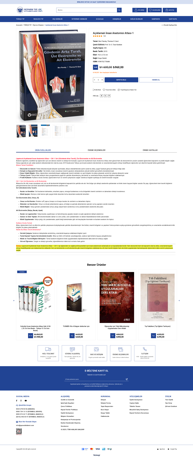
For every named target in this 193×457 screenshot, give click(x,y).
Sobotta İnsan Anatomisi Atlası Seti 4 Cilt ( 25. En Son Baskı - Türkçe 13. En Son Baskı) (35, 328)
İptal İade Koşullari (67, 403)
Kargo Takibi (105, 413)
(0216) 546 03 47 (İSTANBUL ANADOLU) (30, 417)
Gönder (126, 379)
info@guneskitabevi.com (25, 425)
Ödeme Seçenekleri (96, 150)
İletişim (103, 400)
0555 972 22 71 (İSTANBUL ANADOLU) (29, 414)
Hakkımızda (105, 416)
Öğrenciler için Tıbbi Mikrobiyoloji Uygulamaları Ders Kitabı (117, 327)
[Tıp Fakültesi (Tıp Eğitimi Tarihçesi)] (157, 297)
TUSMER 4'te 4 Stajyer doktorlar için (76, 326)
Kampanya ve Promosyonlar (71, 420)
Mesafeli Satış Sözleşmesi (139, 410)
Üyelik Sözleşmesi (67, 413)
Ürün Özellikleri (43, 150)
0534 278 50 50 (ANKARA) (25, 409)
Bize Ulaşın (105, 410)
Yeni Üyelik (169, 400)
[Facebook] (18, 400)
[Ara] (119, 10)
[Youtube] (27, 400)
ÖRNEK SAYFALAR (150, 150)
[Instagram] (22, 400)
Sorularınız (65, 426)
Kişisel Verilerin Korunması (139, 413)
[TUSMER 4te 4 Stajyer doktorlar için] (76, 297)
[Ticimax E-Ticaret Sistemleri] (96, 455)
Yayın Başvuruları (107, 406)
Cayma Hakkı (134, 403)
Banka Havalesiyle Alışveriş (70, 423)
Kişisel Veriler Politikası (69, 410)
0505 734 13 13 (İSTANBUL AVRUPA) (29, 411)
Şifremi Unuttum (171, 406)
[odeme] (96, 449)
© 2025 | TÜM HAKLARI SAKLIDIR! (72, 429)
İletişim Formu (106, 403)
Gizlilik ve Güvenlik (67, 400)
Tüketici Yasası (135, 406)
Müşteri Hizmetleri (67, 416)
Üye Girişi (168, 403)
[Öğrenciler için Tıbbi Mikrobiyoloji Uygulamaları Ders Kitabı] (117, 297)
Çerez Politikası (66, 406)
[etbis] (19, 432)
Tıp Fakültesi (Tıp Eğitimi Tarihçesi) (157, 326)
